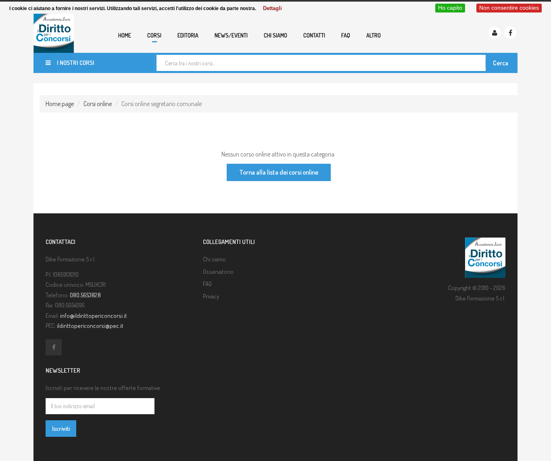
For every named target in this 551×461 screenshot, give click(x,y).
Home (124, 35)
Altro (373, 35)
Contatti (314, 35)
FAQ (345, 35)
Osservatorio (218, 271)
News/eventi (231, 35)
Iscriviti (61, 428)
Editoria (187, 35)
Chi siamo (275, 35)
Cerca (500, 63)
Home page (60, 104)
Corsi (154, 35)
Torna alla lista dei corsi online (278, 172)
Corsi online (97, 104)
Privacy (211, 296)
